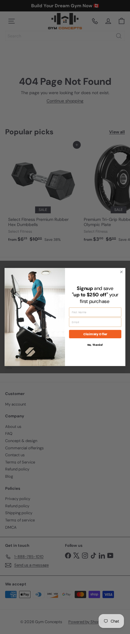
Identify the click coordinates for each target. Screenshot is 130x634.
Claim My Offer (95, 334)
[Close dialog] (121, 272)
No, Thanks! (95, 345)
